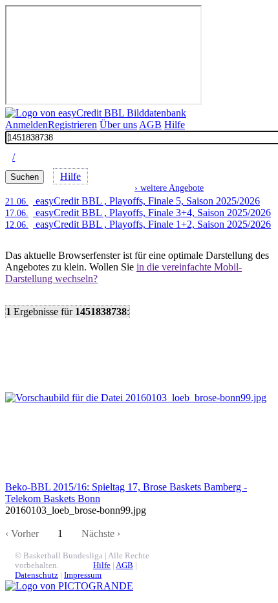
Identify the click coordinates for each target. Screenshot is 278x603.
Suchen (24, 177)
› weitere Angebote (169, 187)
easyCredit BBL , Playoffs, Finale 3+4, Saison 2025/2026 (138, 212)
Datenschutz (36, 575)
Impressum (83, 575)
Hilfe (174, 124)
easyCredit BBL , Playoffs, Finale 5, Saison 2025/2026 (132, 200)
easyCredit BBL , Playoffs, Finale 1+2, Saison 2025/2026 (138, 224)
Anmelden (26, 124)
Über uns (118, 124)
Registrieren (72, 124)
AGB (150, 124)
